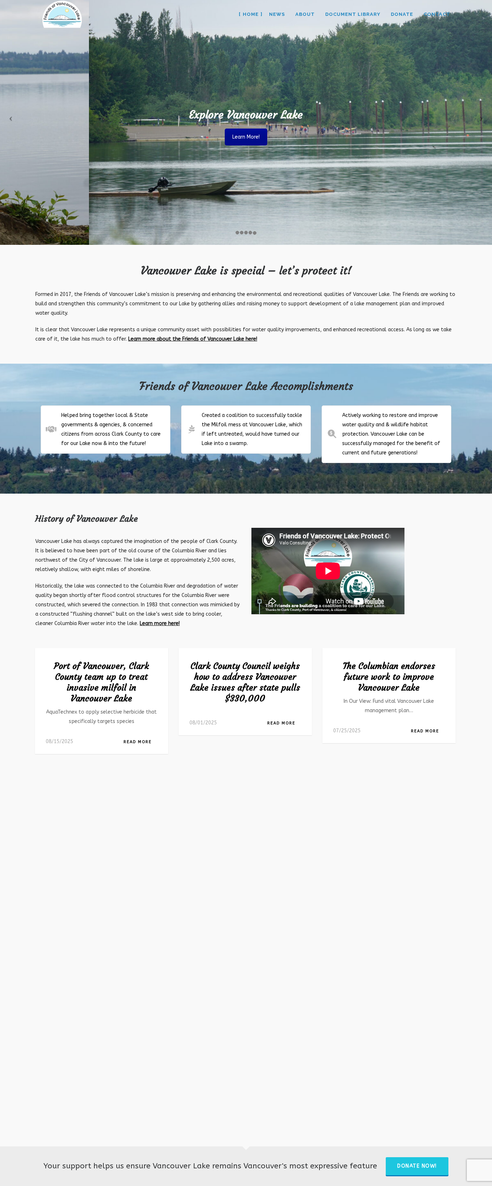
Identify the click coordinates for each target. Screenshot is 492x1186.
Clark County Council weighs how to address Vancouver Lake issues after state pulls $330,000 (245, 682)
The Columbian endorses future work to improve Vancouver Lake (389, 677)
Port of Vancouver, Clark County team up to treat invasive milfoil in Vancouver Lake (101, 682)
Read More (138, 742)
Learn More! (246, 137)
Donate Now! (417, 1166)
